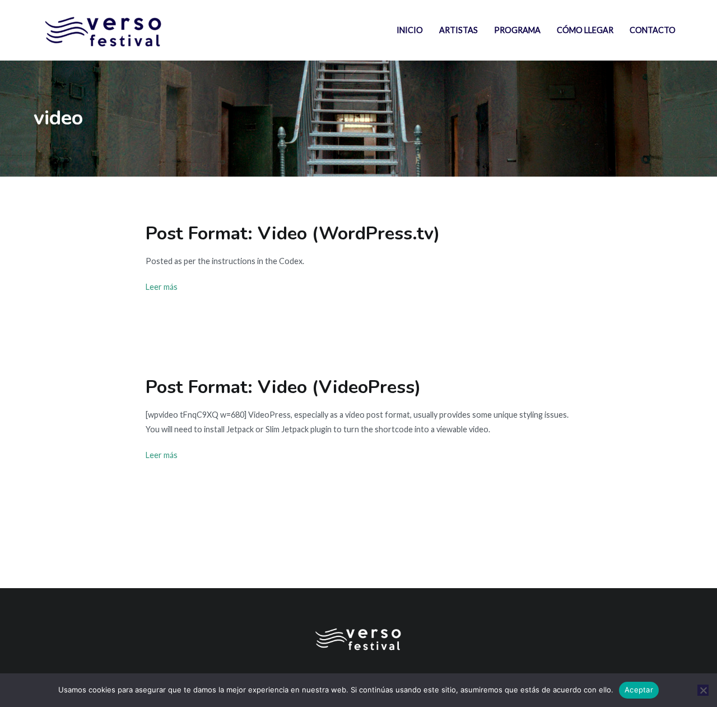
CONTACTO (653, 30)
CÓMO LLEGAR (585, 30)
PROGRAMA (517, 30)
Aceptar (639, 689)
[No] (703, 690)
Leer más (162, 287)
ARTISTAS (458, 30)
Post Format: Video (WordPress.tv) (293, 233)
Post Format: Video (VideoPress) (283, 387)
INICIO (410, 30)
